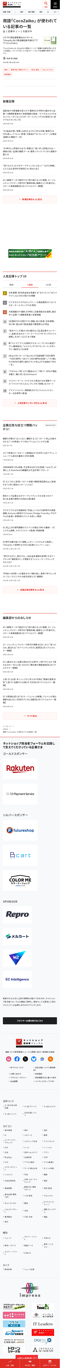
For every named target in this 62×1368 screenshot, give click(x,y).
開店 (26, 1203)
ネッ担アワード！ (30, 1106)
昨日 (12, 285)
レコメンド (9, 1174)
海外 (22, 12)
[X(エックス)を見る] (25, 1059)
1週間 (30, 285)
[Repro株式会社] (17, 914)
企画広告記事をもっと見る (32, 589)
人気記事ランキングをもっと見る (32, 403)
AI (48, 12)
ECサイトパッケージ (49, 1203)
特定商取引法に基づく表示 (45, 1077)
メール (26, 1147)
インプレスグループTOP (44, 1081)
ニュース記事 (29, 1269)
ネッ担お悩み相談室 (11, 1106)
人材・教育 (28, 1195)
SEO (6, 1147)
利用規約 (38, 1074)
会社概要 (14, 1081)
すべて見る (32, 715)
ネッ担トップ (7, 726)
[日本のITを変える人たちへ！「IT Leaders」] (43, 1325)
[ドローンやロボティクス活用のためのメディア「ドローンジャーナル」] (14, 1351)
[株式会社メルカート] (17, 936)
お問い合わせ (15, 1074)
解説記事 (8, 1269)
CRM (46, 1157)
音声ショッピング (30, 1152)
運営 (45, 1180)
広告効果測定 (10, 1180)
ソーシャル (48, 1147)
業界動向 (8, 1217)
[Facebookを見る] (17, 1059)
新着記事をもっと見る (32, 199)
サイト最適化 (49, 1162)
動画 (45, 1174)
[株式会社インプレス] (30, 1290)
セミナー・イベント (30, 1237)
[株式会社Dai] (20, 855)
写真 (26, 1174)
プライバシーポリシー (18, 1077)
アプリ (46, 1152)
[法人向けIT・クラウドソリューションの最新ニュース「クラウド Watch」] (14, 1325)
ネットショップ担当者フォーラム (12, 4)
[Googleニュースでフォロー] (42, 1059)
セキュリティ (48, 1195)
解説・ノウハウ (10, 1245)
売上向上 (8, 1157)
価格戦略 (8, 1188)
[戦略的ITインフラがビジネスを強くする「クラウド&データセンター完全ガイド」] (14, 1308)
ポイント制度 (49, 1168)
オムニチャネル (10, 1203)
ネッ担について (10, 1114)
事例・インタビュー (48, 1245)
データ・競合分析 (30, 1168)
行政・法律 (28, 1217)
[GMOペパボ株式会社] (20, 880)
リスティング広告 (30, 1141)
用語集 (5, 729)
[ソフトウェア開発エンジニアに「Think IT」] (43, 1308)
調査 (45, 1217)
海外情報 (31, 12)
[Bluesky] (33, 1059)
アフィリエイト (49, 1141)
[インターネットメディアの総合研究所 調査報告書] (43, 1316)
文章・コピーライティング (30, 1180)
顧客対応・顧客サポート (30, 1188)
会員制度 (27, 1157)
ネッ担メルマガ (49, 1106)
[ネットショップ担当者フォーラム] (29, 1045)
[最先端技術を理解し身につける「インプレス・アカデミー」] (43, 1351)
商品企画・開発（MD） (10, 1195)
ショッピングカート (11, 1210)
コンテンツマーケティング (10, 1141)
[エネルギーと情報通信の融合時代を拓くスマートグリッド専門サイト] (14, 1334)
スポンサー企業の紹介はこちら (30, 1020)
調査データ (28, 1245)
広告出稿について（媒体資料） (44, 1068)
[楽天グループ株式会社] (20, 768)
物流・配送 (48, 1188)
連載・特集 (6, 12)
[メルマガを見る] (8, 1059)
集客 (45, 1135)
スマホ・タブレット (11, 1168)
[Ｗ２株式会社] (17, 958)
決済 (26, 1210)
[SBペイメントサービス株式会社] (20, 794)
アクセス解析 (29, 1162)
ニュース (8, 1238)
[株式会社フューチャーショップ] (20, 830)
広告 (6, 1152)
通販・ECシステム (50, 1210)
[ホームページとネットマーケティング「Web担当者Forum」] (14, 1316)
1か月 (48, 285)
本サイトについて (17, 1067)
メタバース (28, 1135)
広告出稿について (30, 1113)
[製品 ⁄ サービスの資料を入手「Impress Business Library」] (14, 1342)
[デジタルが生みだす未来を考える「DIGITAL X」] (43, 1342)
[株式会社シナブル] (17, 979)
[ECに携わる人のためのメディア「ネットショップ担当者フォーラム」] (43, 1334)
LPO (6, 1162)
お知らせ (47, 1238)
